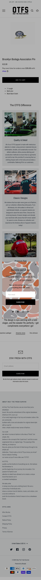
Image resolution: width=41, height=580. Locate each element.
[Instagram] (23, 311)
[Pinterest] (28, 311)
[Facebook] (17, 311)
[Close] (35, 264)
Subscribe (20, 302)
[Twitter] (12, 311)
